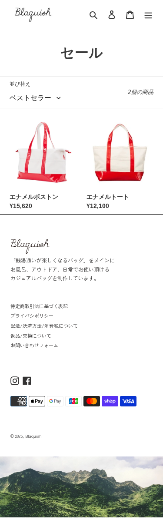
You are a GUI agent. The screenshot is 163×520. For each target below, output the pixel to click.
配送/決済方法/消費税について (44, 325)
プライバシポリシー (31, 315)
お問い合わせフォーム (34, 345)
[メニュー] (148, 14)
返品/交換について (30, 335)
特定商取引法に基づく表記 (39, 305)
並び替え (20, 84)
